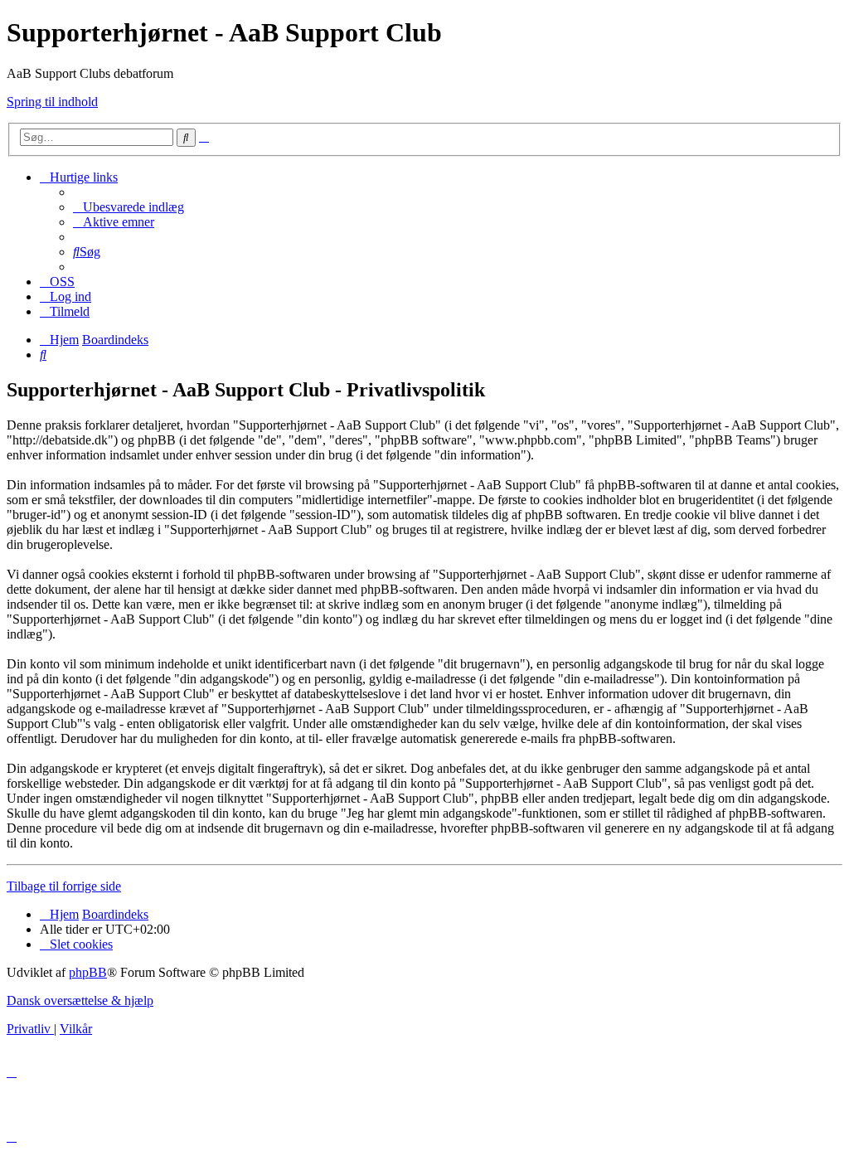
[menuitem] (128, 207)
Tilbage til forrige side (64, 886)
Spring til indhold (52, 102)
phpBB (88, 972)
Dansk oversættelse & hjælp (80, 1000)
